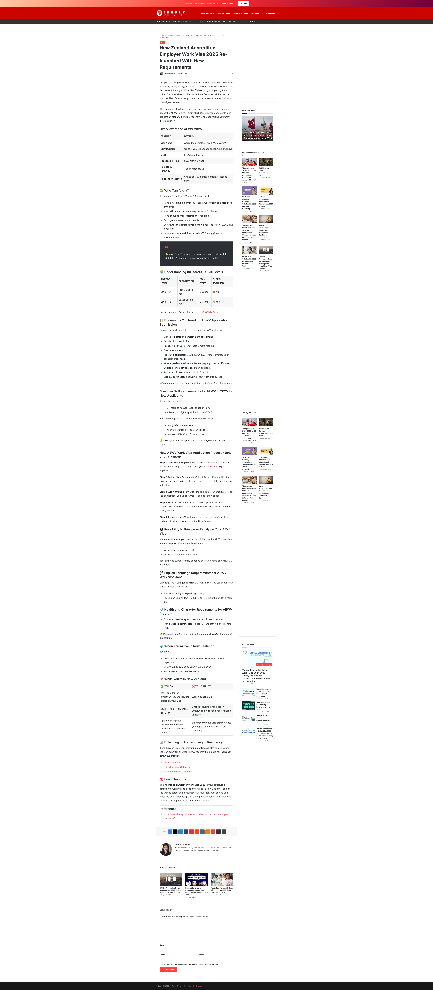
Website (201, 955)
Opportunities (206, 13)
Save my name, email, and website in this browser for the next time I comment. (190, 964)
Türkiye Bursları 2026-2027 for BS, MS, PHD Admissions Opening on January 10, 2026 (257, 135)
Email (162, 955)
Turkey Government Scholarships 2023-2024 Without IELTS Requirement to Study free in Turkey (264, 733)
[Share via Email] (218, 831)
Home (163, 35)
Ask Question (270, 13)
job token (211, 466)
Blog (168, 35)
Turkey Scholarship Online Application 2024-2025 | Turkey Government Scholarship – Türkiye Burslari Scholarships (256, 676)
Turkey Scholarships (195, 986)
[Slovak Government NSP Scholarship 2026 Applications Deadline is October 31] (266, 219)
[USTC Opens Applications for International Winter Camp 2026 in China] (266, 190)
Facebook (172, 21)
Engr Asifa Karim (169, 73)
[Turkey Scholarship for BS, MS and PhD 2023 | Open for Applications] (248, 692)
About (225, 21)
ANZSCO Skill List (208, 312)
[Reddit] (197, 831)
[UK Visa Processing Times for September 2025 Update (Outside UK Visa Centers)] (171, 879)
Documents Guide (223, 13)
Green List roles (172, 762)
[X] (175, 831)
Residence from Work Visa (178, 771)
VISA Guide (255, 13)
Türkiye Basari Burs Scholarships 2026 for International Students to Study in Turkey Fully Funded (249, 232)
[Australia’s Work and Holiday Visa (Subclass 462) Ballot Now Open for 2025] (222, 879)
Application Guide (241, 13)
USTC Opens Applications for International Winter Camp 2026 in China (266, 201)
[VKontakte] (202, 831)
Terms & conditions (213, 21)
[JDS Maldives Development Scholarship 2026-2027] (266, 162)
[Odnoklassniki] (207, 831)
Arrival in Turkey (184, 21)
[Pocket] (213, 831)
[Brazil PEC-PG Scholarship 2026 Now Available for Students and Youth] (249, 250)
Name (162, 945)
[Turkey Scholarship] (170, 13)
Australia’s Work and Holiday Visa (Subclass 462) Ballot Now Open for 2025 (222, 890)
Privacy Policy (198, 21)
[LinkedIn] (180, 831)
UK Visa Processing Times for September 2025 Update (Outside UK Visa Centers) (170, 890)
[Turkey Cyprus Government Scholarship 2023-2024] (248, 718)
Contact (244, 4)
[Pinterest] (191, 831)
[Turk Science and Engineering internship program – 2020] (248, 705)
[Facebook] (170, 831)
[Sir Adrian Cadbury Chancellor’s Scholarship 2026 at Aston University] (249, 190)
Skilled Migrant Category (177, 767)
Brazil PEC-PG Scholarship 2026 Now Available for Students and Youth (249, 261)
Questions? (161, 21)
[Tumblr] (186, 831)
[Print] (224, 831)
